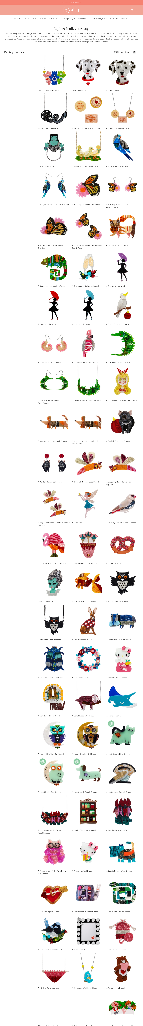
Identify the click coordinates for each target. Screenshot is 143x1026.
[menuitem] (20, 18)
